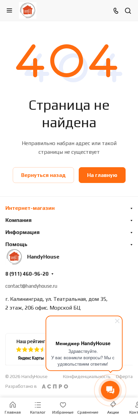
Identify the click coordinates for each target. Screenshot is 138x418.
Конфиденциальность (87, 376)
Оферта (124, 376)
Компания (18, 220)
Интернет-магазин (30, 208)
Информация (22, 232)
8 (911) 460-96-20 (27, 274)
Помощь (16, 244)
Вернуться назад (43, 175)
